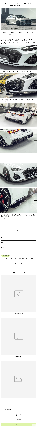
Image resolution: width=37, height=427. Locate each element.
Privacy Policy (21, 258)
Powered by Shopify (18, 419)
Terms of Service (28, 258)
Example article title (18, 313)
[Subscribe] (32, 409)
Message (3, 247)
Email (2, 242)
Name (2, 237)
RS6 (16, 1)
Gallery (19, 263)
